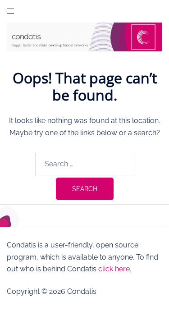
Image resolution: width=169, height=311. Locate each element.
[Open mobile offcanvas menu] (10, 11)
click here (114, 269)
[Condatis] (84, 36)
